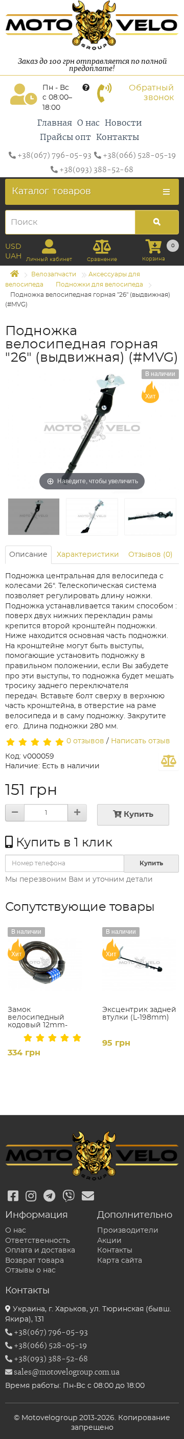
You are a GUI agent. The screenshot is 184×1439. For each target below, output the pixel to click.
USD (13, 246)
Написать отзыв (140, 741)
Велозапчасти (53, 274)
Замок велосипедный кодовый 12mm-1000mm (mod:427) (43, 1021)
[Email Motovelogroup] (88, 1197)
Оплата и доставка (40, 1250)
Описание (28, 554)
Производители (127, 1230)
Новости (123, 123)
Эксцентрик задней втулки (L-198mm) (139, 1013)
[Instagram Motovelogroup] (31, 1197)
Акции (109, 1240)
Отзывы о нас (30, 1270)
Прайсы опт (65, 137)
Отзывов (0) (150, 554)
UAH (13, 256)
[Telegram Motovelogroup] (49, 1197)
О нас (88, 123)
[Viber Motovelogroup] (68, 1197)
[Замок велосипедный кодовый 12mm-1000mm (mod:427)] (45, 964)
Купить (137, 814)
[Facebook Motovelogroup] (13, 1197)
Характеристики (88, 554)
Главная (54, 123)
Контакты (117, 137)
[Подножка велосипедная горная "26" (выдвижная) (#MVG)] (33, 517)
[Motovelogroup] (92, 25)
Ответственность (37, 1240)
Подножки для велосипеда (99, 284)
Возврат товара (34, 1260)
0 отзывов (85, 741)
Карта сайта (119, 1260)
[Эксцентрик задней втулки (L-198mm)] (139, 964)
